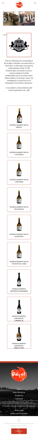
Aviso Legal (19, 410)
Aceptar (19, 431)
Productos (19, 395)
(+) (28, 90)
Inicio (19, 389)
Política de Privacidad (19, 413)
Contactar (19, 399)
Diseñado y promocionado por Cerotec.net (18, 406)
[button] (35, 3)
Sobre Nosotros (19, 392)
